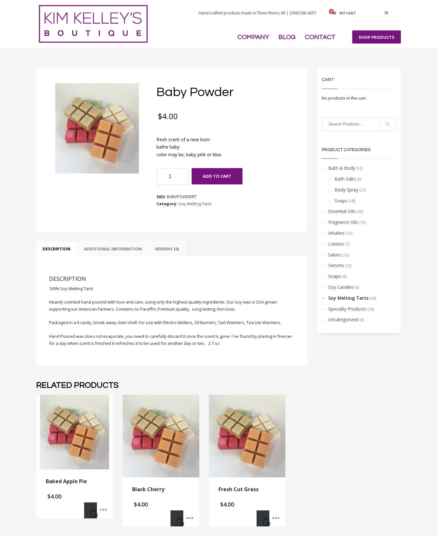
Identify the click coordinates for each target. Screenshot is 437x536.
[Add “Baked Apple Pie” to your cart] (90, 510)
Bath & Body (341, 168)
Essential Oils (341, 211)
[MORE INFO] (103, 510)
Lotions (336, 244)
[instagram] (377, 13)
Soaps (341, 201)
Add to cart (217, 176)
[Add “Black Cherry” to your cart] (177, 518)
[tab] (56, 248)
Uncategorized (343, 319)
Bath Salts (345, 179)
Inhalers (336, 233)
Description (56, 249)
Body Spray (346, 190)
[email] (386, 13)
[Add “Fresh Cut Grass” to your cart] (263, 518)
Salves (334, 255)
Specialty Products (347, 309)
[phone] (396, 13)
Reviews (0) (167, 249)
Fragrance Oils (343, 222)
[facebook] (367, 13)
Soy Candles (341, 287)
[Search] (387, 124)
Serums (336, 265)
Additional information (113, 249)
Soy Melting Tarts (195, 204)
